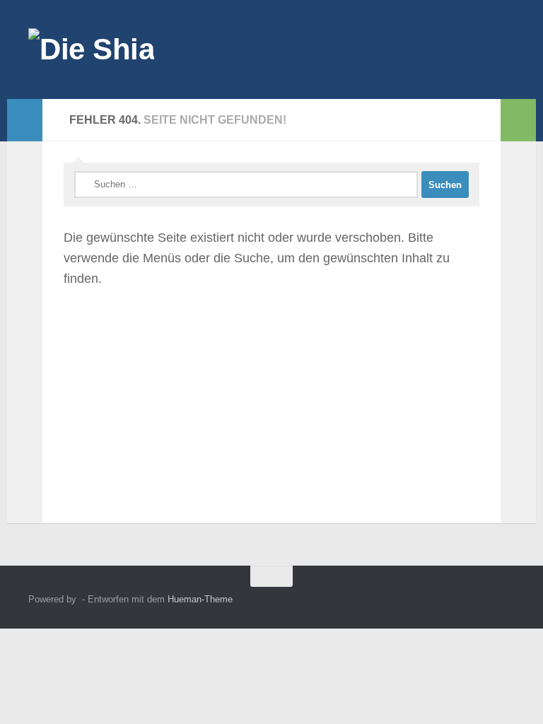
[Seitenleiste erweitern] (24, 120)
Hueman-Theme (200, 599)
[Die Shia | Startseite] (91, 49)
